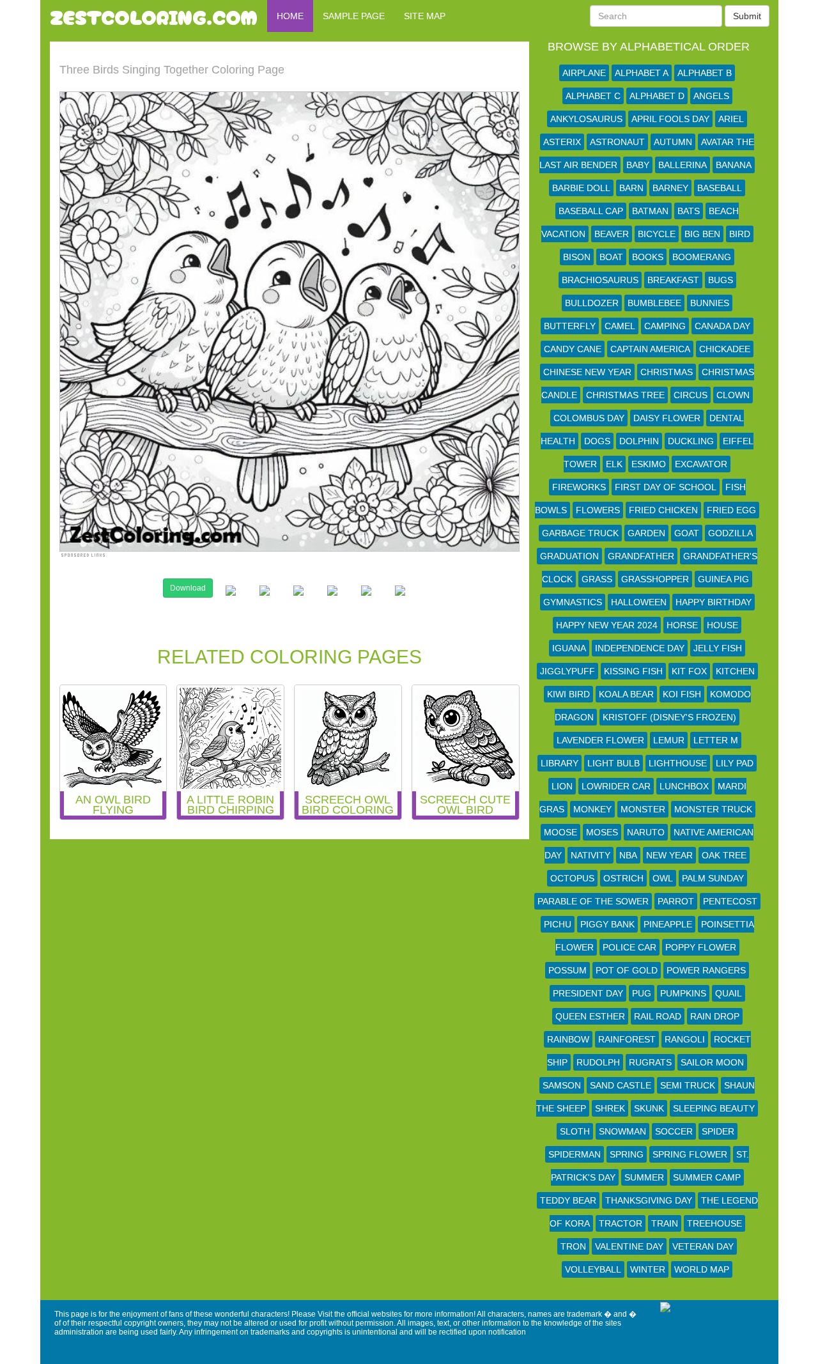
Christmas (666, 372)
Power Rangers (706, 970)
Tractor (620, 1223)
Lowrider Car (616, 786)
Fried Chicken (663, 510)
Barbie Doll (581, 188)
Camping (665, 326)
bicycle (656, 234)
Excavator (701, 464)
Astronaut (617, 142)
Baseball (719, 188)
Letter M (715, 740)
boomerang (701, 257)
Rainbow (568, 1039)
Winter (647, 1269)
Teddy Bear (568, 1200)
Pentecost (730, 901)
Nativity (590, 855)
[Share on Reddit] (298, 600)
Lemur (668, 740)
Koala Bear (626, 694)
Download (188, 588)
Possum (567, 970)
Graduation (569, 556)
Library (559, 763)
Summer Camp (707, 1177)
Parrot (676, 901)
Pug (641, 993)
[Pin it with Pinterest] (332, 600)
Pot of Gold (627, 970)
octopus (572, 878)
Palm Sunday (713, 878)
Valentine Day (629, 1246)
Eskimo (648, 464)
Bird (739, 234)
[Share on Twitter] (264, 600)
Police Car (629, 947)
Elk (614, 464)
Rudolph (598, 1062)
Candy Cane (572, 349)
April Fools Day (670, 119)
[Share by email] (400, 600)
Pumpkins (683, 993)
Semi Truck (687, 1085)
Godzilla (730, 533)
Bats (688, 211)
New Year (669, 855)
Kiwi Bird (568, 694)
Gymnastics (572, 602)
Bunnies (709, 303)
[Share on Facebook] (230, 600)
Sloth (575, 1131)
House (722, 625)
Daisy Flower (666, 418)
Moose (560, 832)
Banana (734, 165)
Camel (620, 326)
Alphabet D (656, 96)
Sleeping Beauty (714, 1108)
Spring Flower (689, 1154)
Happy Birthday (713, 602)
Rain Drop (714, 1016)
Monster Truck (713, 809)
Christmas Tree (625, 395)
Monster (643, 809)
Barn (631, 188)
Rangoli (685, 1039)
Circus (690, 395)
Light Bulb (613, 763)
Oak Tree (724, 855)
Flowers (598, 510)
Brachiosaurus (600, 280)
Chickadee (724, 349)
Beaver (611, 234)
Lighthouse (678, 763)
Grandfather (641, 556)
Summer (644, 1177)
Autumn (673, 142)
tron (573, 1246)
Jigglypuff (567, 671)
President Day (588, 993)
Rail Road (657, 1016)
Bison (576, 257)
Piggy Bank (607, 924)
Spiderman (574, 1154)
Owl (662, 878)
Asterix (562, 142)
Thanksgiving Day (648, 1200)
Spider (718, 1131)
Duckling (691, 441)
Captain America (650, 349)
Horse (682, 625)
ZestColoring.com (154, 16)
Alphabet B (704, 73)
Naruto (646, 832)
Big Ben (702, 234)
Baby (637, 165)
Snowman (622, 1131)
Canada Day (722, 326)
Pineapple (668, 924)
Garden (646, 533)
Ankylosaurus (586, 119)
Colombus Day (588, 418)
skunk (649, 1108)
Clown (733, 395)
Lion (562, 786)
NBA (628, 855)
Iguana (569, 648)
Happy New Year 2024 (607, 625)
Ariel (731, 119)
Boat (611, 257)
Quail (728, 993)
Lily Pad (734, 763)
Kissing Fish (633, 671)
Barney (670, 188)
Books (647, 257)
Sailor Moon (712, 1062)
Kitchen (735, 671)
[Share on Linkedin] (366, 600)
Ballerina (682, 165)
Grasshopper (655, 579)
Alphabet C (593, 96)
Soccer (674, 1131)
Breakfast (673, 280)
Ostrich (623, 878)
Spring (627, 1154)
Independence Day (639, 648)
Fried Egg (731, 510)
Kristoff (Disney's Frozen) (669, 717)
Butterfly (570, 326)
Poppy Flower (700, 947)
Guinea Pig (723, 579)
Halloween (639, 602)
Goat (686, 533)
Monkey (592, 809)
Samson (562, 1085)
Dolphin (639, 441)
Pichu (557, 924)
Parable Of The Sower (593, 901)
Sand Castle (620, 1085)
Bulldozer (592, 303)
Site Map (424, 16)
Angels (711, 96)
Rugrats (650, 1062)
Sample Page (354, 16)
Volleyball (593, 1269)
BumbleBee (654, 303)
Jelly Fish (717, 648)
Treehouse (714, 1223)
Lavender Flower (600, 740)
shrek (610, 1108)
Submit (747, 16)
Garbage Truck (580, 533)
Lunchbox (684, 786)
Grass (597, 579)
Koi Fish (682, 694)
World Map (701, 1269)
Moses (602, 832)
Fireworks (579, 487)
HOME (290, 16)
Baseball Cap (591, 211)
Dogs (597, 441)
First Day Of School (665, 487)
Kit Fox (689, 671)
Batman (650, 211)
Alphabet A (641, 73)
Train (664, 1223)
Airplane (584, 73)
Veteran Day (703, 1246)
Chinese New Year (587, 372)
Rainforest (627, 1039)
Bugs (720, 280)
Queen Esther (590, 1016)
